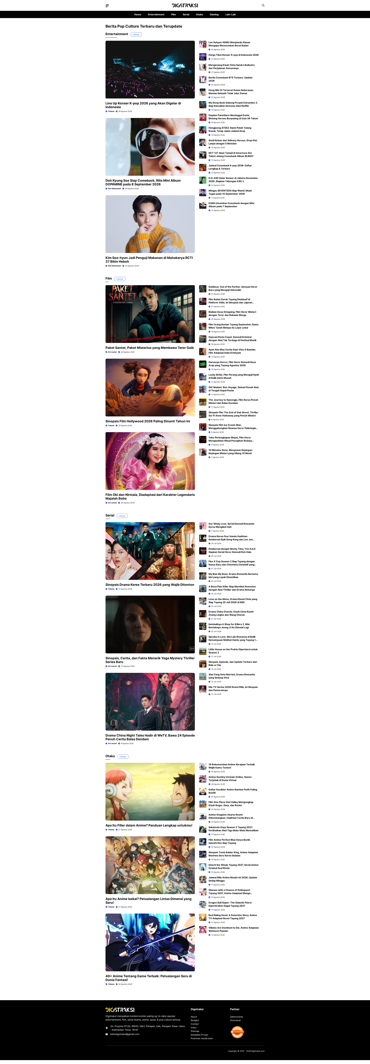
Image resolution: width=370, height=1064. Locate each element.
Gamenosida (236, 1016)
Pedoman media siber (202, 1038)
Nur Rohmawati (114, 188)
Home (137, 14)
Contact (195, 1024)
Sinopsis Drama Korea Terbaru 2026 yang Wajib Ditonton (150, 585)
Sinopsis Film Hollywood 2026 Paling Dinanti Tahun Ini (148, 421)
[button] (263, 5)
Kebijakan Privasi (199, 1034)
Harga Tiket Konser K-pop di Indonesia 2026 (234, 54)
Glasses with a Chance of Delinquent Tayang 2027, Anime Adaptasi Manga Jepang (229, 893)
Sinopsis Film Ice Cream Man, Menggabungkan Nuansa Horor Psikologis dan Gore (232, 428)
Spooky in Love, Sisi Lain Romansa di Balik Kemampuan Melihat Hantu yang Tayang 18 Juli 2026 (233, 640)
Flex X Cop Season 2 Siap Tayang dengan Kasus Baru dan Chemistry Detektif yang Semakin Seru (232, 564)
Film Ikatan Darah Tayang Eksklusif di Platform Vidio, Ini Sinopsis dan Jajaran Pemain (230, 302)
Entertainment (156, 14)
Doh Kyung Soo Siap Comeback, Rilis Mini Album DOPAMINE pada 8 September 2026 (143, 182)
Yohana (111, 111)
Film (173, 14)
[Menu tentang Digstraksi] (107, 6)
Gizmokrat (235, 1020)
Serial (186, 14)
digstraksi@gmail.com (127, 1034)
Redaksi (195, 1020)
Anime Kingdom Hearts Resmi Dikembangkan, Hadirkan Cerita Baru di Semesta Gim (231, 817)
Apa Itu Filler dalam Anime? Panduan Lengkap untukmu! (149, 825)
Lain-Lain (230, 14)
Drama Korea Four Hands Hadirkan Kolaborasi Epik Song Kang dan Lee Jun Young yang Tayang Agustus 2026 (231, 539)
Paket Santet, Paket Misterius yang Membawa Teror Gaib (150, 348)
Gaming (214, 14)
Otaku (199, 14)
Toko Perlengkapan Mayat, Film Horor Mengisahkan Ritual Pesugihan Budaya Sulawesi (230, 440)
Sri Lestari (112, 352)
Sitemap (195, 1031)
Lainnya (136, 34)
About (194, 1016)
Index (193, 1027)
